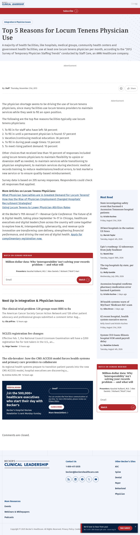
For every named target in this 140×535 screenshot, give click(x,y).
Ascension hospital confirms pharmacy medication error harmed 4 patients (116, 287)
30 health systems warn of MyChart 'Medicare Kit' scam (116, 303)
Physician (120, 494)
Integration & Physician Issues (17, 22)
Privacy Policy (54, 401)
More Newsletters (57, 412)
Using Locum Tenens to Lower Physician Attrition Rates (36, 207)
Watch (82, 279)
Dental (118, 477)
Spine (118, 472)
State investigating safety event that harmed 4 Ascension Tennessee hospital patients (116, 207)
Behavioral (120, 488)
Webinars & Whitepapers (17, 512)
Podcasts (9, 517)
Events (8, 506)
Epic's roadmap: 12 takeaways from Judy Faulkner (116, 248)
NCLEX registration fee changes (22, 333)
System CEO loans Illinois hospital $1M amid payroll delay (115, 338)
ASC (117, 466)
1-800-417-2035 (73, 466)
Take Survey (125, 528)
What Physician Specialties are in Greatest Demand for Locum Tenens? (45, 195)
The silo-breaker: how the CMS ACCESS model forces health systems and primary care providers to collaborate (46, 360)
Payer (118, 483)
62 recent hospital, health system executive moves (114, 318)
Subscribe (68, 11)
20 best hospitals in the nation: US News (117, 229)
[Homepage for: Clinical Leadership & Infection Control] (27, 464)
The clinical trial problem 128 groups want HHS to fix (36, 309)
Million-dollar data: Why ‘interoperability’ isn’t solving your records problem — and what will (47, 263)
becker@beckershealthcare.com (82, 472)
